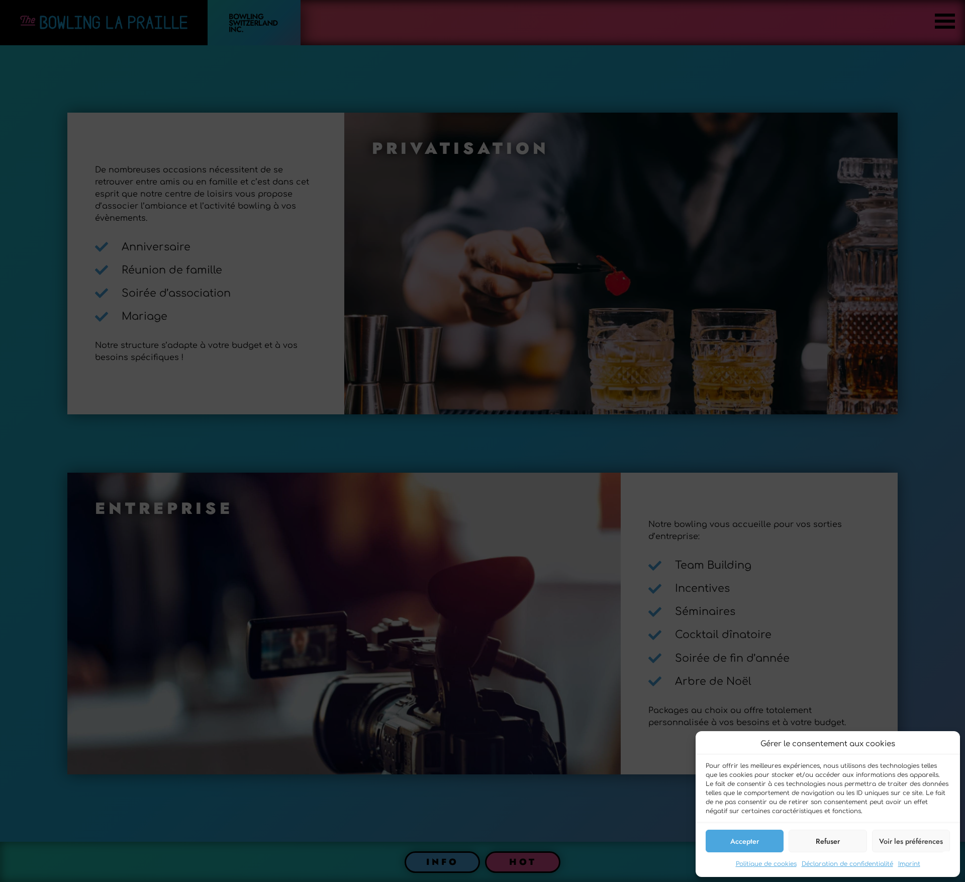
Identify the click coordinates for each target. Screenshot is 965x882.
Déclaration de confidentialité (847, 863)
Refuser (828, 841)
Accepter (744, 841)
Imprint (909, 863)
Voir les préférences (911, 841)
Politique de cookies (766, 863)
